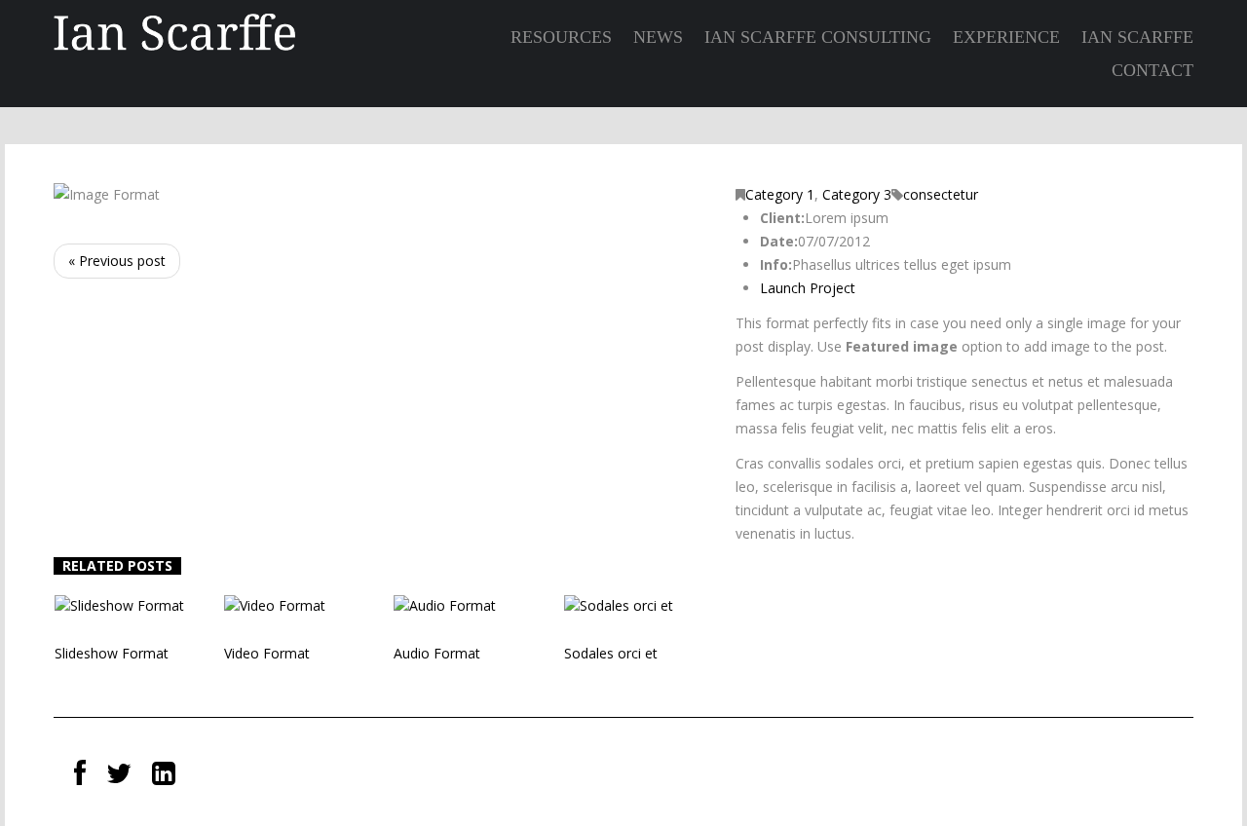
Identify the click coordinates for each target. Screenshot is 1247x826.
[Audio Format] (445, 604)
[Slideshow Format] (119, 604)
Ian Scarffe (1137, 37)
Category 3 (856, 194)
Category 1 (779, 194)
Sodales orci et (611, 653)
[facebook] (80, 774)
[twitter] (119, 774)
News (658, 37)
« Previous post (117, 260)
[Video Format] (274, 604)
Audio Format (437, 653)
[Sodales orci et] (618, 604)
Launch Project (807, 288)
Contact (1152, 70)
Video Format (267, 653)
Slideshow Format (112, 653)
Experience (1006, 37)
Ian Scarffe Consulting (817, 37)
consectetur (940, 194)
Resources (561, 37)
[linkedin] (163, 774)
